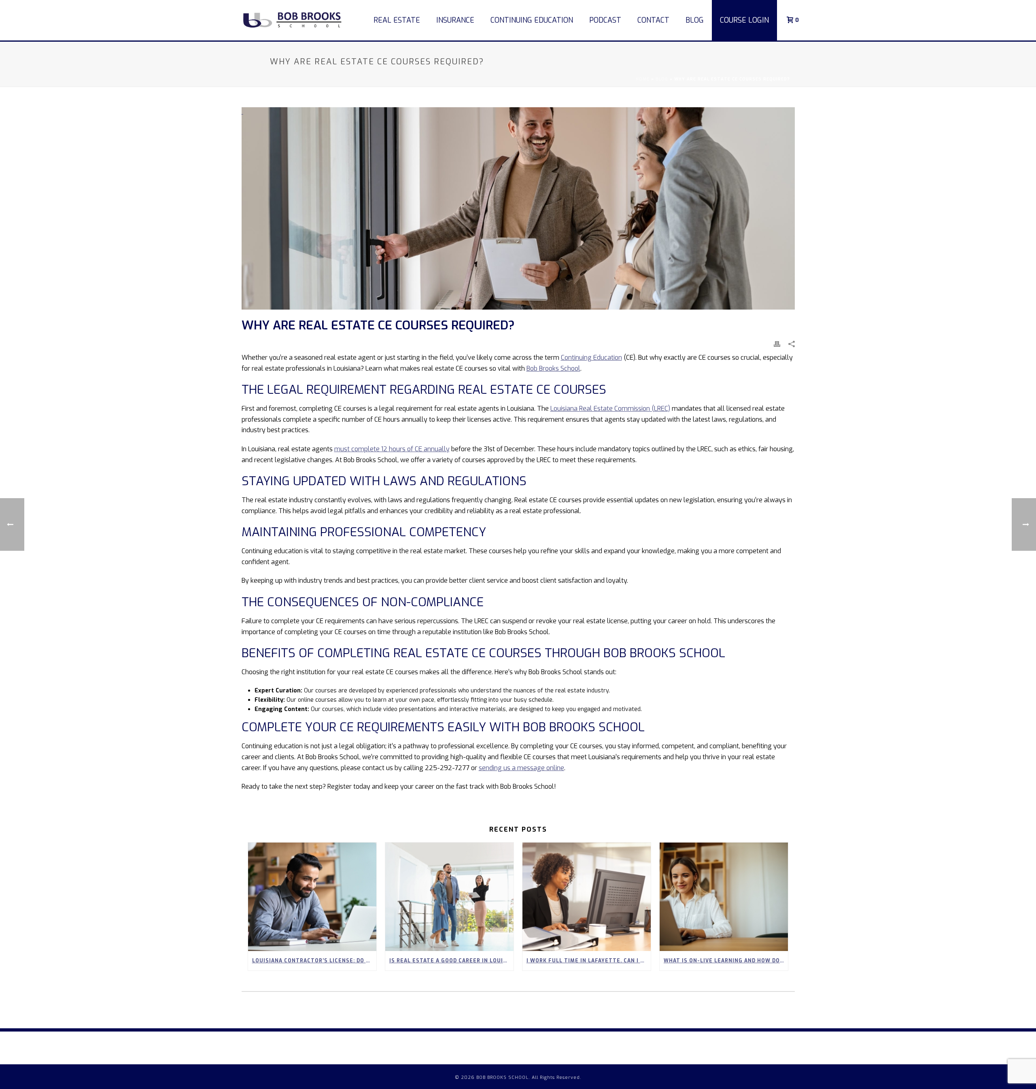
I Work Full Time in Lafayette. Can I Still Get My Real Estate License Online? (588, 960)
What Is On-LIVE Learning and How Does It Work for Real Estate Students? (726, 960)
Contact (653, 20)
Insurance (455, 20)
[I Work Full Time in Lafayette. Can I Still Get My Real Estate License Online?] (586, 897)
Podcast (605, 20)
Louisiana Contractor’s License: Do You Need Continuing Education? (314, 960)
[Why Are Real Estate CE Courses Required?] (518, 208)
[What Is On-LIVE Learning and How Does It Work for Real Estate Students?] (724, 897)
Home (643, 79)
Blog (695, 20)
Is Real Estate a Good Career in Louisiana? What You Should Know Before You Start (451, 960)
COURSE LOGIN (744, 20)
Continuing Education (531, 20)
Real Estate (397, 20)
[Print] (777, 343)
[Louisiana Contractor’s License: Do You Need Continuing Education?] (312, 897)
